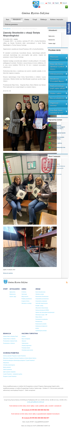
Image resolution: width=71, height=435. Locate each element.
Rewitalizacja (39, 321)
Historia (24, 336)
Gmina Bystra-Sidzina (35, 13)
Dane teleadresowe (40, 292)
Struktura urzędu (40, 294)
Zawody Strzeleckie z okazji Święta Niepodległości (24, 28)
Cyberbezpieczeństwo (41, 330)
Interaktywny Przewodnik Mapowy (57, 79)
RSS (67, 282)
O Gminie (24, 292)
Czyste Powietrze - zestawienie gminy (12, 374)
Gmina (26, 19)
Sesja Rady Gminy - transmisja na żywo (57, 111)
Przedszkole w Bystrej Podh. (10, 341)
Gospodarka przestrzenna (42, 298)
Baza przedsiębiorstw (57, 98)
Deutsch (64, 3)
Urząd (35, 19)
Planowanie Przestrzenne (54, 58)
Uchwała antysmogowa (9, 365)
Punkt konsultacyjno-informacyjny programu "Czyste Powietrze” (19, 360)
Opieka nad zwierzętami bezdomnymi (45, 312)
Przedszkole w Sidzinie (9, 343)
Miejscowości (25, 296)
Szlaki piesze (25, 343)
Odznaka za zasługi (26, 303)
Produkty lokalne (26, 348)
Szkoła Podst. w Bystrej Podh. (10, 336)
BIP (39, 7)
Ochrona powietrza (11, 24)
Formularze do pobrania (42, 319)
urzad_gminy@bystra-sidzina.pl (35, 402)
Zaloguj (66, 6)
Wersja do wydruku (8, 273)
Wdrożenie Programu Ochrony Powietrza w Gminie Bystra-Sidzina (19, 358)
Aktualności (17, 19)
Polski (49, 3)
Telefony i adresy (55, 93)
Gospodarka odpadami (41, 301)
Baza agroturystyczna (58, 147)
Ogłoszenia (51, 36)
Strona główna (7, 28)
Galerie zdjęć (51, 43)
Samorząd (24, 294)
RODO (37, 328)
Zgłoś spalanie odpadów (9, 372)
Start (7, 19)
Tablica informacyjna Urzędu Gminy (58, 138)
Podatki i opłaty (39, 305)
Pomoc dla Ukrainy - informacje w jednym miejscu (57, 66)
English (57, 3)
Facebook (36, 7)
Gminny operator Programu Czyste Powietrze (14, 356)
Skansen (24, 341)
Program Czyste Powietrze (9, 376)
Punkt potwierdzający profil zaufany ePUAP (57, 87)
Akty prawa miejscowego (42, 308)
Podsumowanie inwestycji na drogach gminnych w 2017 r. (58, 126)
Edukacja (43, 19)
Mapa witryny (39, 317)
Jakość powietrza (7, 369)
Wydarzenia (51, 39)
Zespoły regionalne (26, 345)
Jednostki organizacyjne (42, 303)
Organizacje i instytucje (54, 104)
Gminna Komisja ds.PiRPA (42, 310)
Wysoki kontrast (39, 3)
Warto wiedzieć (7, 367)
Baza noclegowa (26, 338)
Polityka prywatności (27, 298)
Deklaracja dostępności (41, 326)
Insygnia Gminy (25, 301)
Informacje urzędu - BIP (41, 314)
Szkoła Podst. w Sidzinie (9, 338)
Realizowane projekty (41, 324)
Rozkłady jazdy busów (58, 133)
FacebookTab (68, 28)
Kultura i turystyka (56, 19)
